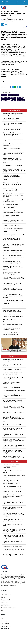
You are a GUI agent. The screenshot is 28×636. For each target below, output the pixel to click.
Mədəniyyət (4, 602)
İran (2, 610)
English (24, 2)
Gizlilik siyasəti (5, 623)
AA (2, 24)
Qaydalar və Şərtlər (6, 626)
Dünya (3, 597)
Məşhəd (4, 95)
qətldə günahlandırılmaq (8, 97)
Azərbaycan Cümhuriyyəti (8, 607)
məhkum (20, 97)
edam (13, 100)
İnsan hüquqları (5, 605)
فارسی (17, 2)
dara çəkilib (21, 100)
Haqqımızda (4, 621)
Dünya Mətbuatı (5, 599)
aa (6, 24)
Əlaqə (2, 618)
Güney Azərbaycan (6, 594)
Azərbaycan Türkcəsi (5, 2)
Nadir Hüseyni (6, 100)
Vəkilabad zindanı (13, 95)
